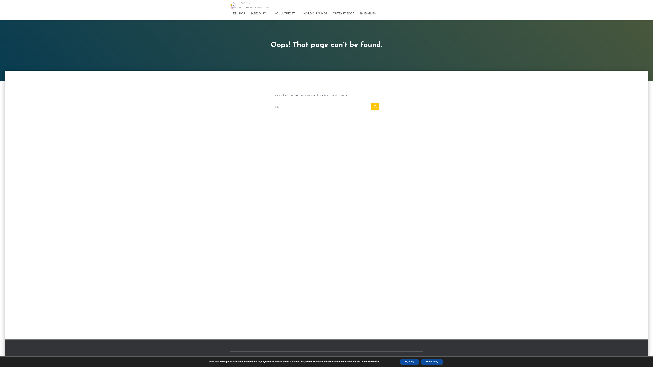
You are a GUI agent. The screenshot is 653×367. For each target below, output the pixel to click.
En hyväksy (432, 361)
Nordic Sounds (315, 13)
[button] (268, 13)
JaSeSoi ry (259, 13)
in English (368, 13)
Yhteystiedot (343, 13)
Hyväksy (409, 361)
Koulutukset (285, 13)
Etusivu (239, 13)
